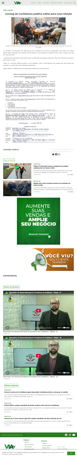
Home (27, 442)
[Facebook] (65, 435)
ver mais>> (71, 174)
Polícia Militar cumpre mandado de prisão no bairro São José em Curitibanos (31, 405)
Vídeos (39, 2)
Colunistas (46, 2)
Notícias (33, 2)
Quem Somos (68, 2)
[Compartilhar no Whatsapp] (59, 155)
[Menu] (3, 2)
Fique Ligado (8, 10)
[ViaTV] (17, 2)
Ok (71, 453)
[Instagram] (69, 435)
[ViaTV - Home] (12, 447)
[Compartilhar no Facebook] (56, 155)
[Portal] (38, 221)
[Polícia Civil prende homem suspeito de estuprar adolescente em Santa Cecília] (17, 171)
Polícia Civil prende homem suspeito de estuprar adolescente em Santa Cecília (51, 167)
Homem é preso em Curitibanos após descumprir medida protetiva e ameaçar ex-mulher (36, 392)
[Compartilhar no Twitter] (53, 155)
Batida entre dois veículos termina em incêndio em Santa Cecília (52, 184)
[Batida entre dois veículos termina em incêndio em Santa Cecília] (17, 188)
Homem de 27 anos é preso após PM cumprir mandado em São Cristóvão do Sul (32, 418)
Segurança (37, 164)
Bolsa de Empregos (56, 2)
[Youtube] (73, 435)
